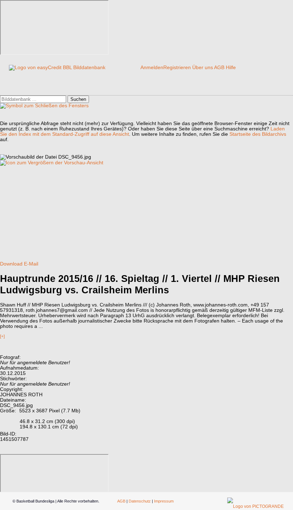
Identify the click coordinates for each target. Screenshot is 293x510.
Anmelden (151, 67)
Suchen (78, 99)
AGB (219, 67)
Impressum (164, 501)
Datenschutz (140, 501)
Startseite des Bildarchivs (257, 134)
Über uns (202, 67)
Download (11, 264)
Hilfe (231, 67)
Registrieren (177, 67)
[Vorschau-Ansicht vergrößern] (51, 162)
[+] (2, 336)
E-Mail (31, 264)
